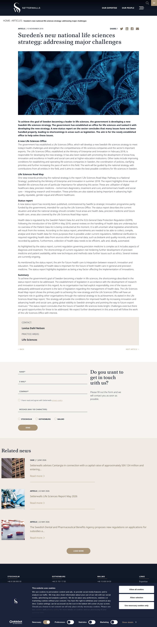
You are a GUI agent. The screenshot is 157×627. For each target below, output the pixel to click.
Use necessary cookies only (136, 605)
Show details (127, 622)
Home (6, 20)
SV (154, 3)
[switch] (70, 622)
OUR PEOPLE (128, 8)
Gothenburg (45, 419)
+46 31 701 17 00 (59, 581)
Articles (17, 20)
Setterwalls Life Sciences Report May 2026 (53, 496)
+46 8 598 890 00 (14, 581)
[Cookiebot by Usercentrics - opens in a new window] (16, 622)
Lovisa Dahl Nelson (33, 328)
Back (22, 349)
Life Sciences (29, 339)
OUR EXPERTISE (109, 8)
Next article (131, 349)
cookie (38, 610)
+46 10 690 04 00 (104, 581)
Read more (36, 476)
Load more (78, 551)
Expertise (143, 581)
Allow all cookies (136, 589)
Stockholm (26, 419)
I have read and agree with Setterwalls (42, 400)
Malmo (60, 419)
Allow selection (136, 597)
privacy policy (52, 610)
